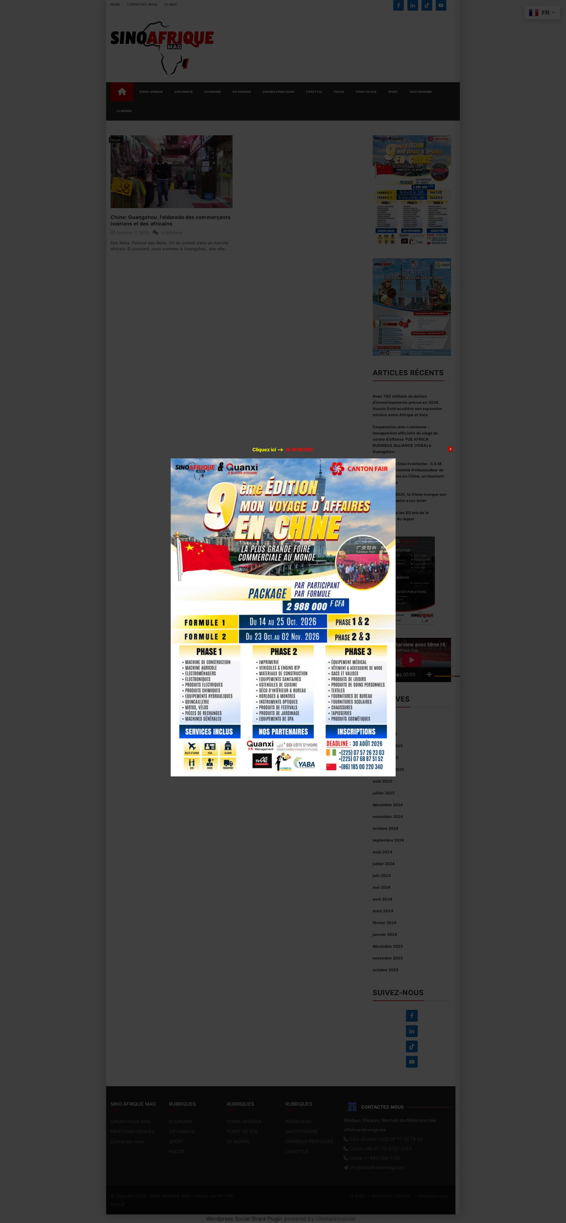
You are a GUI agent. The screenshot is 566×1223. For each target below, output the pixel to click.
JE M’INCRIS (299, 449)
